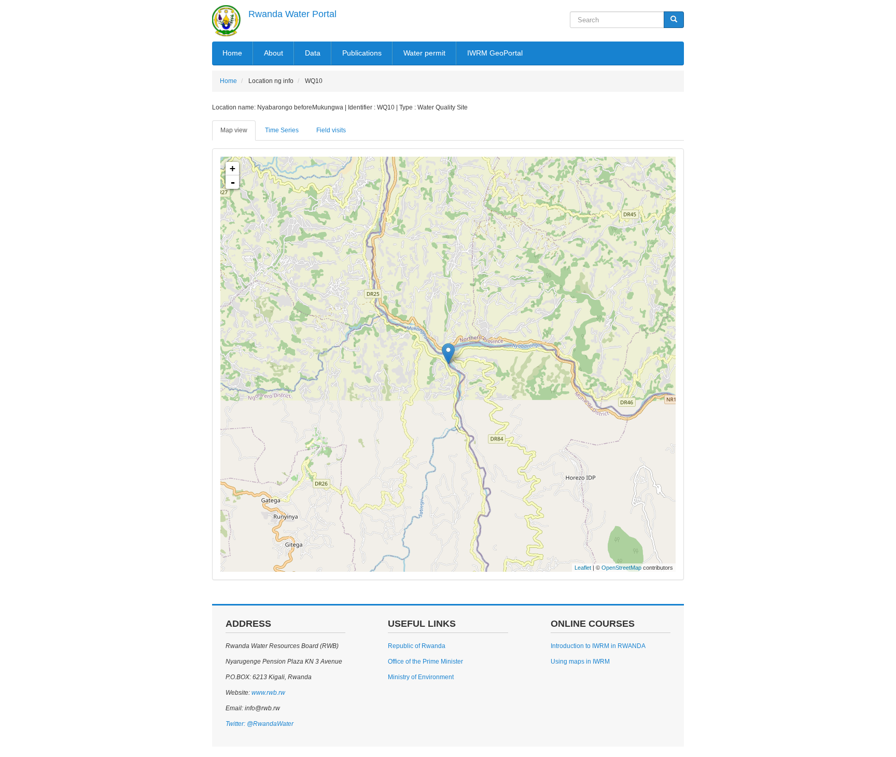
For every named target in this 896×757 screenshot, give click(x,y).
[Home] (226, 20)
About (273, 53)
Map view (233, 130)
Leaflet (583, 568)
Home (232, 53)
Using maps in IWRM (580, 661)
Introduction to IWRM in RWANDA (598, 646)
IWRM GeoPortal (495, 53)
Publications (362, 53)
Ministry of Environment (421, 677)
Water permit (424, 53)
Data (312, 53)
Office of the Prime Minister (425, 661)
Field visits (331, 130)
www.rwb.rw (267, 692)
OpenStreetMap (621, 568)
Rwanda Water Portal (292, 14)
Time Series (282, 130)
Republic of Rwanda (416, 646)
